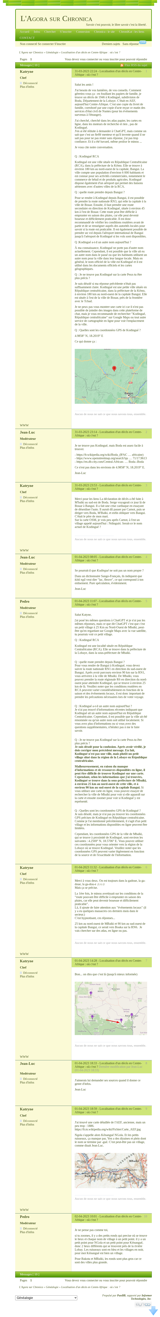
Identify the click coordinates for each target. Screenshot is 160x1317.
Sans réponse (131, 44)
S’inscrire (66, 31)
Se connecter (46, 44)
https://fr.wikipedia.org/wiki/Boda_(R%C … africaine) (109, 454)
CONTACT (27, 38)
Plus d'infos (27, 86)
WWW (24, 425)
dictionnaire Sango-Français (103, 576)
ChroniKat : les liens (131, 31)
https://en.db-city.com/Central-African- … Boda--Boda (110, 461)
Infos (37, 31)
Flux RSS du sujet (136, 65)
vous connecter (89, 59)
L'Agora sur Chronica (56, 18)
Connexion (83, 31)
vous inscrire (111, 59)
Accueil (24, 31)
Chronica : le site (104, 31)
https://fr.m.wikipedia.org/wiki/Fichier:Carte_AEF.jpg (108, 1129)
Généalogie (52, 52)
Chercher (50, 31)
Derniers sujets (111, 44)
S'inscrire (60, 44)
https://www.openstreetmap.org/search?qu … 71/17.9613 (111, 458)
